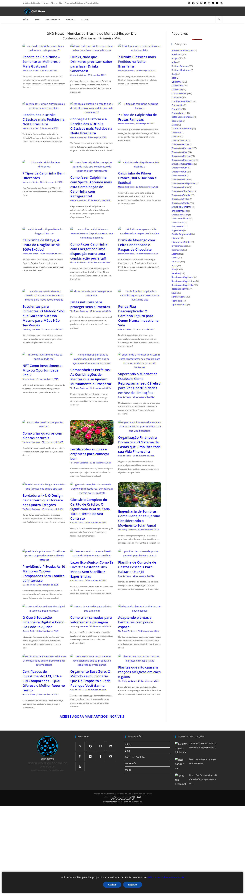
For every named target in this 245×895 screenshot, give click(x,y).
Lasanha (176, 253)
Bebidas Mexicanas (181, 70)
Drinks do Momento (182, 206)
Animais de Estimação (182, 50)
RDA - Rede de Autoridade (130, 801)
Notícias (176, 261)
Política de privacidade (104, 793)
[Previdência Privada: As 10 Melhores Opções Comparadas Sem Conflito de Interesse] (44, 559)
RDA (174, 269)
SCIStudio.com (123, 796)
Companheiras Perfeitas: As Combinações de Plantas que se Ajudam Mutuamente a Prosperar (91, 377)
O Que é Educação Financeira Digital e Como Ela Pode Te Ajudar (43, 622)
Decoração (177, 120)
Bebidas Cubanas (180, 66)
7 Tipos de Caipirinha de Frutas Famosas (137, 117)
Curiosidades (178, 112)
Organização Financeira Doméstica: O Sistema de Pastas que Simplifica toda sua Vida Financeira (139, 444)
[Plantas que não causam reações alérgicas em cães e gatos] (139, 660)
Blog (174, 73)
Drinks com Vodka (181, 202)
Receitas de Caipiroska (183, 284)
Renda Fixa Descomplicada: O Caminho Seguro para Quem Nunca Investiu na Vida (138, 315)
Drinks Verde (178, 222)
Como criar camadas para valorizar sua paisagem (91, 619)
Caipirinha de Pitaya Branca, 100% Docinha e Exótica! (137, 178)
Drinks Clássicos (179, 140)
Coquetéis (177, 108)
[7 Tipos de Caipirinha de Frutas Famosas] (139, 108)
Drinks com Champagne (183, 159)
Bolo (174, 77)
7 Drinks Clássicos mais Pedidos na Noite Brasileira (137, 62)
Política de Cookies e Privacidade (166, 877)
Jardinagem (177, 249)
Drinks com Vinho (180, 198)
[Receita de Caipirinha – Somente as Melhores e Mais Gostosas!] (44, 50)
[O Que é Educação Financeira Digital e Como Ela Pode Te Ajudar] (44, 610)
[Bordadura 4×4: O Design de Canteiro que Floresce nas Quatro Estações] (44, 488)
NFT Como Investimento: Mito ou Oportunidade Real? (42, 370)
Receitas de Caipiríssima (183, 281)
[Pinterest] (80, 756)
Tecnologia (177, 300)
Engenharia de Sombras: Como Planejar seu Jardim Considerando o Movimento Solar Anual (139, 518)
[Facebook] (90, 746)
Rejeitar (132, 884)
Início (128, 744)
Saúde (175, 292)
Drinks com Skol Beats (182, 191)
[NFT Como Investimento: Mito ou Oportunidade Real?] (44, 359)
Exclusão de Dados (143, 793)
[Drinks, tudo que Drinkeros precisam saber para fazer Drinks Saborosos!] (92, 50)
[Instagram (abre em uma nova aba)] (201, 3)
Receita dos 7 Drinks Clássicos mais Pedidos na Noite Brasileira (43, 119)
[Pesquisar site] (219, 20)
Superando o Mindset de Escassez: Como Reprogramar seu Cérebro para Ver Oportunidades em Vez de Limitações (139, 383)
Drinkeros (176, 132)
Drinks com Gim (179, 167)
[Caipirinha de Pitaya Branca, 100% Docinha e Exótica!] (139, 166)
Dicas (174, 124)
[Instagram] (100, 746)
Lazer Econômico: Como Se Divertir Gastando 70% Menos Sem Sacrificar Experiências (92, 569)
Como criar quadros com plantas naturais (42, 435)
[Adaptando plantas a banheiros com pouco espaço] (139, 610)
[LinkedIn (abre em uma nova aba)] (205, 3)
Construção (177, 105)
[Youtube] (110, 756)
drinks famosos (179, 210)
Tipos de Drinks (179, 304)
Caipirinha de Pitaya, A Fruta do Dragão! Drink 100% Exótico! (41, 245)
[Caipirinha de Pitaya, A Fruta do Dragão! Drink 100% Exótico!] (44, 233)
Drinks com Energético (183, 163)
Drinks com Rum (180, 187)
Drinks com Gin (179, 171)
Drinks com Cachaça (181, 148)
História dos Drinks (181, 242)
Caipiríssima (177, 85)
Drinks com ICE (179, 175)
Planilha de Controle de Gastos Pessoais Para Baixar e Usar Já (137, 567)
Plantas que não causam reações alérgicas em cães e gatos (139, 672)
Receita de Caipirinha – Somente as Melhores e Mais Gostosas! (41, 62)
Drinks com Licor (180, 179)
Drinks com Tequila (181, 195)
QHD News (109, 796)
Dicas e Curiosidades (182, 128)
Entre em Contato (134, 757)
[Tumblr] (100, 756)
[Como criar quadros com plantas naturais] (44, 426)
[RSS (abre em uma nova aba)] (221, 3)
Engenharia (177, 230)
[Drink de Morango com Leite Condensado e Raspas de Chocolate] (139, 233)
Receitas (176, 273)
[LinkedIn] (110, 746)
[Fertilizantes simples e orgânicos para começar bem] (92, 442)
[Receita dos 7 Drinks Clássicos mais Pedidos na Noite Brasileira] (44, 108)
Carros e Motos (179, 93)
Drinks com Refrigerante (183, 183)
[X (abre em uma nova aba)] (189, 3)
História (175, 238)
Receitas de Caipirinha (182, 277)
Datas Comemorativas (183, 116)
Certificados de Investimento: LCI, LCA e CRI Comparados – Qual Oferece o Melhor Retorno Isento (43, 680)
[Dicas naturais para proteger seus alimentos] (92, 295)
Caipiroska (177, 89)
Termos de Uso (124, 793)
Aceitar (112, 884)
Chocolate (177, 97)
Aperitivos (177, 54)
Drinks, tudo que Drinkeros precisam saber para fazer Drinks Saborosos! (91, 64)
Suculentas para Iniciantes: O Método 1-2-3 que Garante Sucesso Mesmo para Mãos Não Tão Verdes (43, 315)
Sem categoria (179, 296)
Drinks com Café (180, 152)
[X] (80, 746)
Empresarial (177, 226)
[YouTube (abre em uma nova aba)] (217, 3)
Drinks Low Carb (180, 214)
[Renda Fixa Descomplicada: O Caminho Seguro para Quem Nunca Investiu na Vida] (139, 299)
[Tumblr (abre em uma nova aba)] (209, 3)
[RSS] (80, 766)
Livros (175, 257)
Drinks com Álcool (180, 144)
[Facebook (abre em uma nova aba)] (193, 3)
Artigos (175, 58)
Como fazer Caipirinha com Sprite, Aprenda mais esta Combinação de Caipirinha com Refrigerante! (91, 186)
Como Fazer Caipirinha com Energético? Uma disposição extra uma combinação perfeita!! (88, 251)
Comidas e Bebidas (181, 101)
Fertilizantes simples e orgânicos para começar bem (89, 454)
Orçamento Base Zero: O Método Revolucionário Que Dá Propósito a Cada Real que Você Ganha (90, 678)
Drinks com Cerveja (181, 155)
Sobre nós (130, 763)
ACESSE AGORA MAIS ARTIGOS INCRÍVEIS (92, 716)
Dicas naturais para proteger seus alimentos (90, 304)
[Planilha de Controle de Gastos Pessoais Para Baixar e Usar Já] (139, 555)
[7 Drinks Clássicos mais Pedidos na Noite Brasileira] (139, 50)
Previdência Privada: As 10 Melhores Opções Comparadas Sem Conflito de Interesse (43, 573)
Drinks (175, 136)
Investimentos (179, 245)
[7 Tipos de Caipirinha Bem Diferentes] (44, 166)
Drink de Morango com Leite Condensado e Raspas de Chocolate (136, 245)
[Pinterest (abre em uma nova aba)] (197, 3)
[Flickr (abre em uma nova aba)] (213, 3)
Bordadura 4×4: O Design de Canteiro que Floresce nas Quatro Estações (42, 500)
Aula (174, 62)
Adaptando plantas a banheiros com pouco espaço (135, 622)
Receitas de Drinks (181, 288)
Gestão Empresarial (181, 234)
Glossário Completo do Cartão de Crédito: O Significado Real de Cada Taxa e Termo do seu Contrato (90, 509)
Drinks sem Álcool (180, 218)
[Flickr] (90, 756)
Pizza (174, 265)
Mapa (128, 769)
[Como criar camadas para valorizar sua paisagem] (92, 610)
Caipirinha (177, 81)
